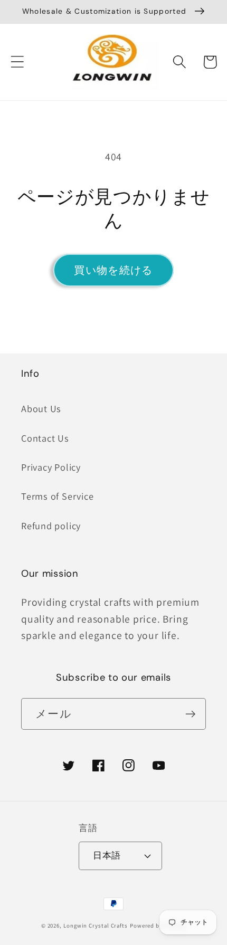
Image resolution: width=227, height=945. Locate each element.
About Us (41, 408)
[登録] (190, 714)
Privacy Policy (51, 467)
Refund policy (51, 525)
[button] (17, 62)
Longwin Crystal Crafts (95, 925)
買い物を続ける (113, 270)
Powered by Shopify (158, 925)
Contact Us (45, 438)
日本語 (107, 855)
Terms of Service (57, 496)
